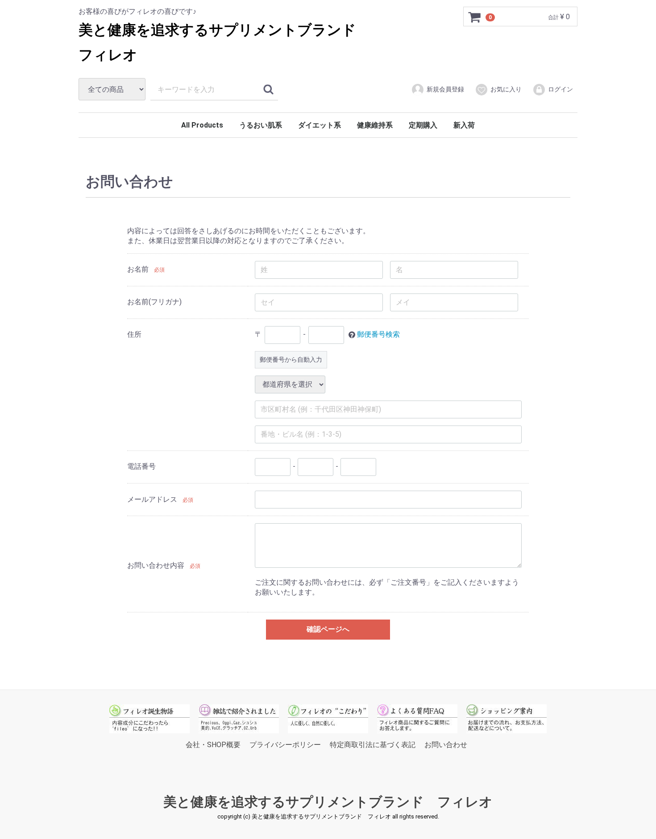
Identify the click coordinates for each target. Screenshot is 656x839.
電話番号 (141, 466)
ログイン (560, 89)
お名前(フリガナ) (154, 302)
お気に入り (506, 89)
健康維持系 (375, 125)
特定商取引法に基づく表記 (372, 744)
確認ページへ (328, 629)
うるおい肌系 (260, 125)
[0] (475, 17)
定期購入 (423, 125)
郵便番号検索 (378, 334)
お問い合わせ (445, 744)
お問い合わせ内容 (155, 565)
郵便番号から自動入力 (291, 359)
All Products (202, 125)
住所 (134, 334)
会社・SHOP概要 (213, 744)
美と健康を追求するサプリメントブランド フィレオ (328, 802)
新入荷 (464, 125)
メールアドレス (152, 499)
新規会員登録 (445, 89)
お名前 (138, 269)
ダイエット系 (319, 125)
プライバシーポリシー (285, 744)
